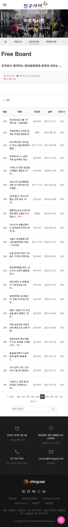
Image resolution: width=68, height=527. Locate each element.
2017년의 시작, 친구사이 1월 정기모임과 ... (19, 370)
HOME (21, 28)
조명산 (37, 213)
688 (47, 396)
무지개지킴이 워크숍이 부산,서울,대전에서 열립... (19, 145)
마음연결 (49, 503)
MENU (4, 4)
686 (37, 396)
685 (32, 396)
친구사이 (11, 75)
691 (61, 396)
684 (28, 396)
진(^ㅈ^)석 (37, 145)
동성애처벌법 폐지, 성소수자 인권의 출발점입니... (19, 270)
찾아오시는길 (21, 503)
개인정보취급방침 (29, 498)
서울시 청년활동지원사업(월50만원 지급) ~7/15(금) (19, 242)
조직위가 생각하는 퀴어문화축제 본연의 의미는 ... (31, 66)
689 (51, 396)
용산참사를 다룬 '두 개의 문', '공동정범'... (19, 121)
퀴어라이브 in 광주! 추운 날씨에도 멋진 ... (19, 158)
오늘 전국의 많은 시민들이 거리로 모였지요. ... (19, 256)
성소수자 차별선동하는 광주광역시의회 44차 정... (19, 227)
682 (18, 396)
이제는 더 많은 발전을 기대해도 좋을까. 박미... (19, 170)
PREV (11, 396)
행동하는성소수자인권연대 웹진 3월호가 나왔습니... (19, 213)
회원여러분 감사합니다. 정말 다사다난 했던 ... (19, 299)
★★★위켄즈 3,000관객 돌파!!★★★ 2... (19, 356)
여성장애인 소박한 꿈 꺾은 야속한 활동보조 (19, 132)
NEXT (33, 401)
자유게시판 (45, 28)
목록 (7, 100)
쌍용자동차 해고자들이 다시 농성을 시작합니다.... (19, 342)
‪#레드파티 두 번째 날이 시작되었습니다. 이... (19, 284)
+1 (21, 216)
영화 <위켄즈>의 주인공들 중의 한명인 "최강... (19, 313)
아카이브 (32, 28)
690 (56, 396)
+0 (7, 78)
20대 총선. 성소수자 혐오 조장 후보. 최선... (18, 199)
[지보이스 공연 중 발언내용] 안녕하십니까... (19, 384)
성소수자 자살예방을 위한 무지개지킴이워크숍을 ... (19, 185)
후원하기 (36, 503)
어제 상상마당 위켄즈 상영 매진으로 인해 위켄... (19, 327)
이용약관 (12, 498)
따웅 (37, 132)
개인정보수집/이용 (51, 498)
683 (23, 396)
